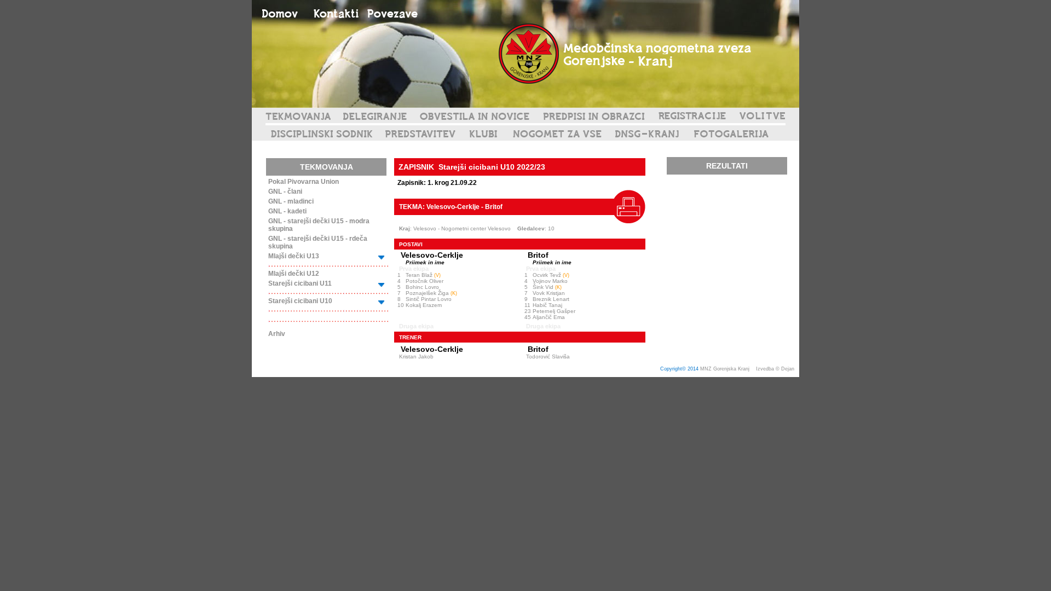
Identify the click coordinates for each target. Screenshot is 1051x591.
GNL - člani (285, 191)
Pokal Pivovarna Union (303, 182)
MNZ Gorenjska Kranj (724, 369)
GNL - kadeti (287, 211)
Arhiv (276, 334)
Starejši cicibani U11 (300, 283)
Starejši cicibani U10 (300, 301)
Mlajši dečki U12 (293, 273)
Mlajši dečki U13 (293, 256)
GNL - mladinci (291, 201)
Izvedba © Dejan (776, 369)
